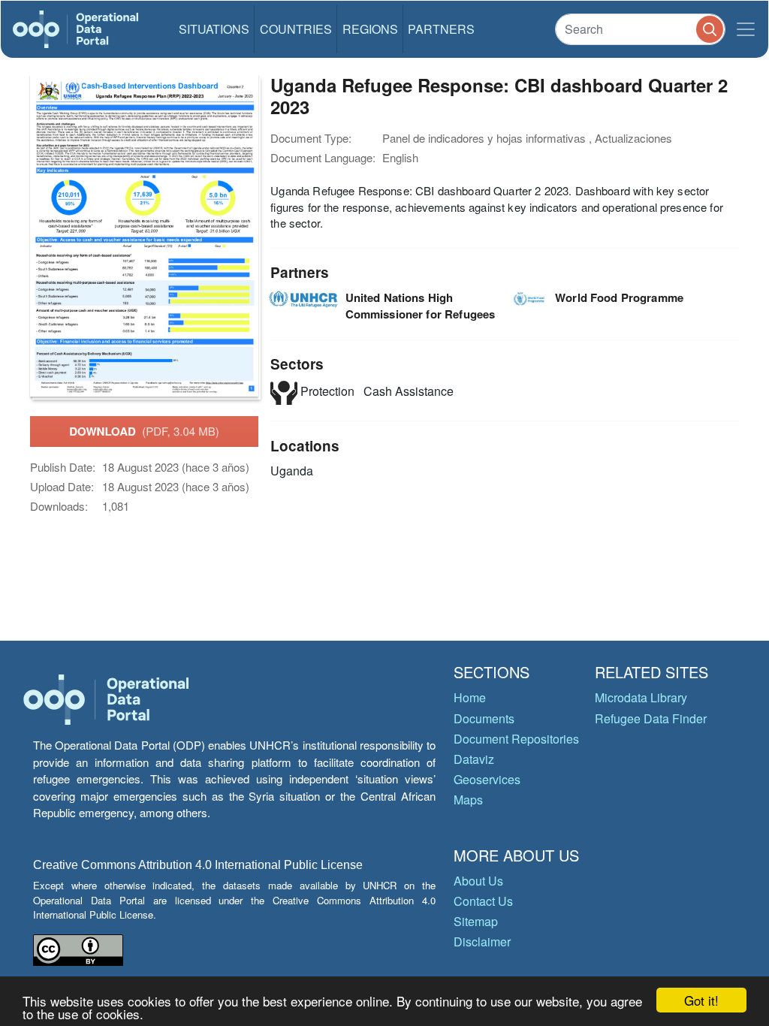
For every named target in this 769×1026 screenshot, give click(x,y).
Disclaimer (482, 941)
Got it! (701, 1000)
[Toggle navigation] (745, 29)
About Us (478, 880)
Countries (296, 29)
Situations (214, 29)
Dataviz (474, 759)
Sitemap (476, 921)
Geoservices (487, 779)
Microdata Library (641, 697)
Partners (441, 29)
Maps (468, 799)
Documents (484, 718)
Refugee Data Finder (651, 718)
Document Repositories (516, 738)
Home (470, 697)
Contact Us (483, 901)
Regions (370, 29)
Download (144, 431)
